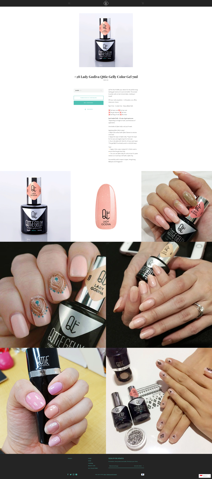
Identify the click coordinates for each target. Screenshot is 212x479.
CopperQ (90, 463)
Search (70, 458)
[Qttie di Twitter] (71, 474)
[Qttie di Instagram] (73, 474)
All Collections (93, 468)
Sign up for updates (116, 458)
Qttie (105, 474)
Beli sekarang (88, 102)
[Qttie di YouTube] (76, 474)
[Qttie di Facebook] (68, 474)
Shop (89, 460)
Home (89, 458)
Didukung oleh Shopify (111, 474)
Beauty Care (91, 465)
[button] (205, 476)
